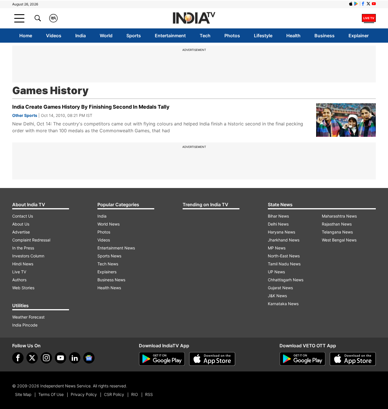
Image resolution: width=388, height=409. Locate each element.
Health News (109, 287)
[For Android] (302, 359)
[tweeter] (32, 357)
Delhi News (278, 224)
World (106, 35)
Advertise (21, 232)
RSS (149, 394)
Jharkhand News (283, 239)
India (80, 35)
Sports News (109, 255)
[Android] (356, 4)
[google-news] (89, 357)
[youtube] (60, 357)
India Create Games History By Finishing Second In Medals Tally (91, 107)
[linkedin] (74, 357)
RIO (134, 394)
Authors (19, 279)
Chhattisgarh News (285, 279)
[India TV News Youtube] (374, 4)
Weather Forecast (28, 317)
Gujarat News (280, 287)
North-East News (284, 255)
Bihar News (278, 216)
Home (25, 35)
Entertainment (170, 35)
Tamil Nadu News (284, 263)
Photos (232, 35)
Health (293, 35)
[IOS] (351, 4)
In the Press (23, 247)
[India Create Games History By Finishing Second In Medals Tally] (346, 120)
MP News (276, 247)
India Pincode (24, 325)
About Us (20, 224)
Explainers (106, 271)
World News (108, 224)
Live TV (19, 271)
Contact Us (22, 216)
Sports (133, 35)
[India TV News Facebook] (363, 4)
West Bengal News (339, 239)
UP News (276, 271)
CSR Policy (114, 394)
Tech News (107, 263)
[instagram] (46, 357)
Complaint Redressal (31, 239)
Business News (111, 279)
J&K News (277, 295)
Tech (205, 35)
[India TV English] (194, 18)
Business (324, 35)
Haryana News (281, 232)
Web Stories (23, 287)
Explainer (359, 35)
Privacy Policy (84, 394)
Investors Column (28, 255)
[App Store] (212, 359)
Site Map (23, 394)
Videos (53, 35)
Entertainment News (116, 247)
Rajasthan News (337, 224)
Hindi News (22, 263)
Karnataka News (283, 303)
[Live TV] (369, 18)
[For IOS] (353, 359)
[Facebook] (18, 357)
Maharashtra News (339, 216)
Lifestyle (263, 35)
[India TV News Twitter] (368, 4)
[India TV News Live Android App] (162, 359)
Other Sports (24, 115)
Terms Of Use (51, 394)
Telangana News (337, 232)
